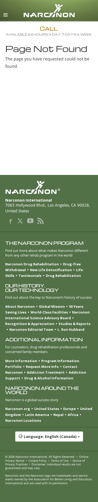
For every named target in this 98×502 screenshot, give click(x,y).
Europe (69, 408)
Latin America (37, 414)
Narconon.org (17, 408)
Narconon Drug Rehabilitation (32, 264)
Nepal (58, 414)
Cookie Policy (37, 461)
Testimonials (30, 275)
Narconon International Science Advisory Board (47, 315)
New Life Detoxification (51, 269)
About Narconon (20, 306)
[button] (49, 439)
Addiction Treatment (46, 372)
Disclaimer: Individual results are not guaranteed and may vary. (43, 466)
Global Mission (52, 306)
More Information (21, 360)
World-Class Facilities (49, 312)
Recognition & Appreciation (29, 323)
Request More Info (42, 366)
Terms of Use (59, 461)
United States (46, 408)
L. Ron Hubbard (70, 329)
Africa (73, 414)
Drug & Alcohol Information (48, 378)
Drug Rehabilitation (63, 275)
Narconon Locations (23, 420)
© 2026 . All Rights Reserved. (40, 457)
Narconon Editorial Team (31, 329)
